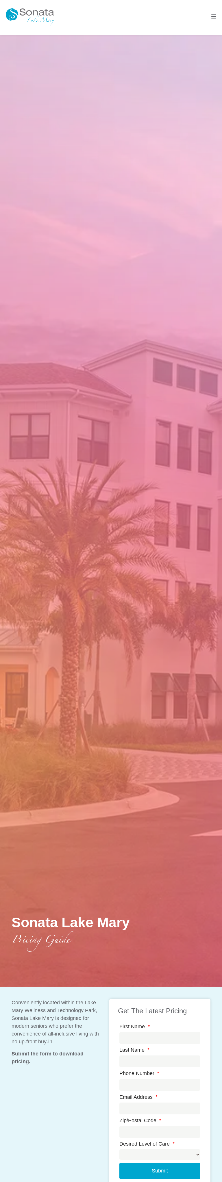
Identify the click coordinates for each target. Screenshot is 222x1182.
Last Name (134, 1050)
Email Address (138, 1097)
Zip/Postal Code (140, 1120)
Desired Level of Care (147, 1143)
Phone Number (139, 1073)
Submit (160, 1171)
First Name (134, 1026)
